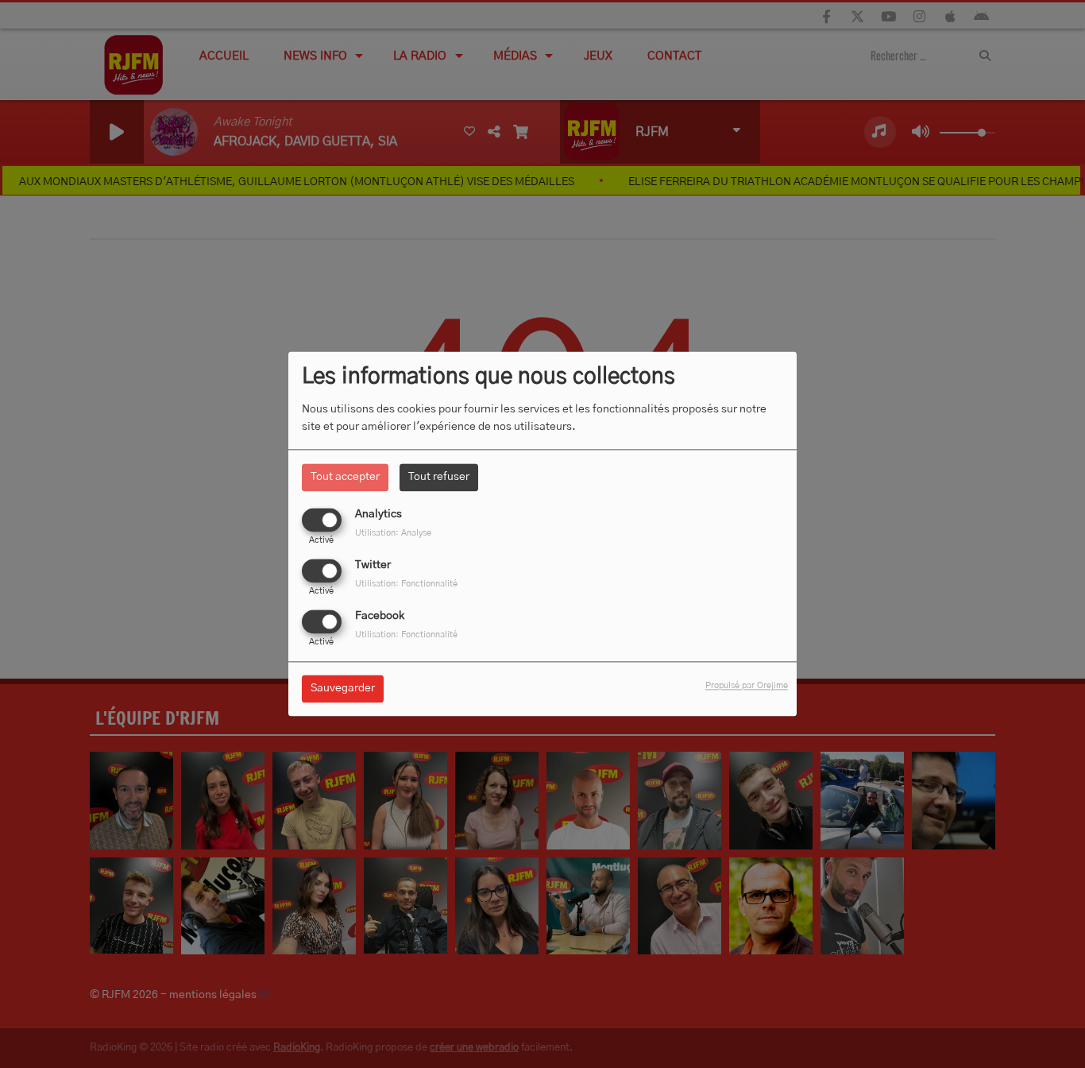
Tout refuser (438, 476)
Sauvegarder (343, 689)
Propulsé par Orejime (746, 686)
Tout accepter (345, 476)
